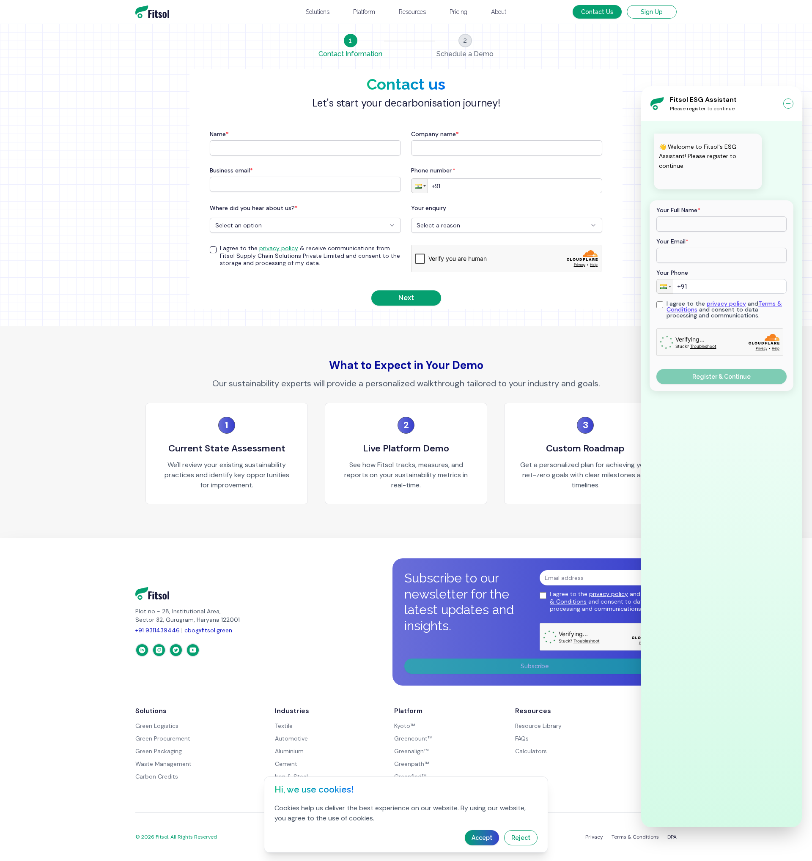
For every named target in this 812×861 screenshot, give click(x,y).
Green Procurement (162, 738)
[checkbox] (213, 249)
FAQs (522, 738)
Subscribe (535, 666)
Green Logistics (156, 726)
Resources (412, 11)
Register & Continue (721, 376)
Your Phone (672, 273)
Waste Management (163, 764)
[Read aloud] (705, 179)
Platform (364, 11)
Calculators (531, 751)
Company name (435, 134)
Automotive (291, 738)
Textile (284, 726)
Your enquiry (428, 208)
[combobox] (305, 225)
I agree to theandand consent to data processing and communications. (724, 309)
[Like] (677, 179)
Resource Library (538, 726)
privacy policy (726, 303)
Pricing (458, 11)
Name (219, 134)
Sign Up (652, 12)
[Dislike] (691, 179)
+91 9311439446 (157, 630)
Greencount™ (413, 738)
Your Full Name (678, 210)
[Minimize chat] (788, 103)
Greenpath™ (411, 764)
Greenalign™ (411, 751)
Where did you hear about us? (254, 208)
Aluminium (289, 751)
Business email (231, 170)
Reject (520, 837)
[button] (665, 286)
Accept (482, 837)
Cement (286, 764)
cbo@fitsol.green (208, 630)
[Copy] (664, 179)
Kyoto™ (404, 726)
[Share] (718, 179)
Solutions (317, 11)
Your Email (672, 241)
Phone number (433, 170)
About (498, 11)
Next (406, 298)
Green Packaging (158, 751)
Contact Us (597, 12)
